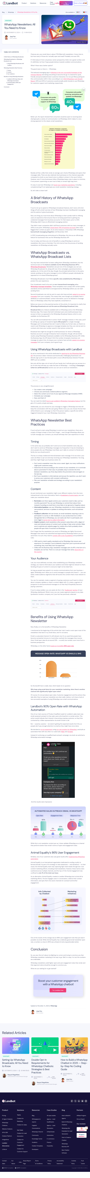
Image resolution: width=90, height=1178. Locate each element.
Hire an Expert (81, 1119)
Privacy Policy (50, 1162)
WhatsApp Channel (37, 1132)
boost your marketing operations (64, 185)
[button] (25, 3)
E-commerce (50, 1139)
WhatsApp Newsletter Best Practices (13, 68)
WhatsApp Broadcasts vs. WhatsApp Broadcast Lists (13, 60)
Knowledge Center (37, 1139)
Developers (35, 1149)
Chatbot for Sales (22, 1125)
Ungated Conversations (36, 1127)
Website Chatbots (7, 1129)
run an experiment (46, 729)
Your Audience (11, 74)
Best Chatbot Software (65, 1151)
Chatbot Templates (37, 1146)
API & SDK (5, 1132)
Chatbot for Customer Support (22, 1150)
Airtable (70, 732)
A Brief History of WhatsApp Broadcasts (14, 57)
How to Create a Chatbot (66, 1139)
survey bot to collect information (54, 520)
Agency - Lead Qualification (51, 1120)
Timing (9, 70)
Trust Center (83, 1162)
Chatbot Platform (7, 1136)
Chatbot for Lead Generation (22, 1135)
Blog (33, 1115)
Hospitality (50, 1146)
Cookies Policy (73, 1162)
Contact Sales (4, 1162)
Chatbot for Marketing (20, 1120)
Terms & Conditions (39, 1162)
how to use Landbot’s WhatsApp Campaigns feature (63, 401)
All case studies (51, 1115)
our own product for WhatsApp (67, 729)
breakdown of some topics (69, 495)
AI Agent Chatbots (7, 1119)
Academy (34, 1142)
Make (63, 732)
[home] (10, 3)
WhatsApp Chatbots (5, 1124)
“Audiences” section (71, 590)
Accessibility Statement (60, 1162)
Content (9, 72)
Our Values (13, 1162)
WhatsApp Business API (65, 1145)
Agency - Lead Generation (51, 1127)
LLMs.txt (4, 1149)
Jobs (20, 1162)
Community (35, 1135)
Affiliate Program (81, 1115)
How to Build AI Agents (66, 1117)
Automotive (50, 1135)
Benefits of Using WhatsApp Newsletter (13, 76)
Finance (49, 1142)
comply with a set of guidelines (63, 536)
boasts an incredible (62, 646)
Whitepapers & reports (36, 1120)
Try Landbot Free (66, 3)
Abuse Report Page (27, 1162)
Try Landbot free (57, 990)
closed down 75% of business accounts (63, 228)
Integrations (5, 1139)
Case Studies (52, 3)
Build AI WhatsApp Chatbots (67, 1123)
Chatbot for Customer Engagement (20, 1142)
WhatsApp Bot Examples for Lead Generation (67, 1131)
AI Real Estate (50, 1132)
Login (56, 3)
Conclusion (6, 87)
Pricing (59, 3)
